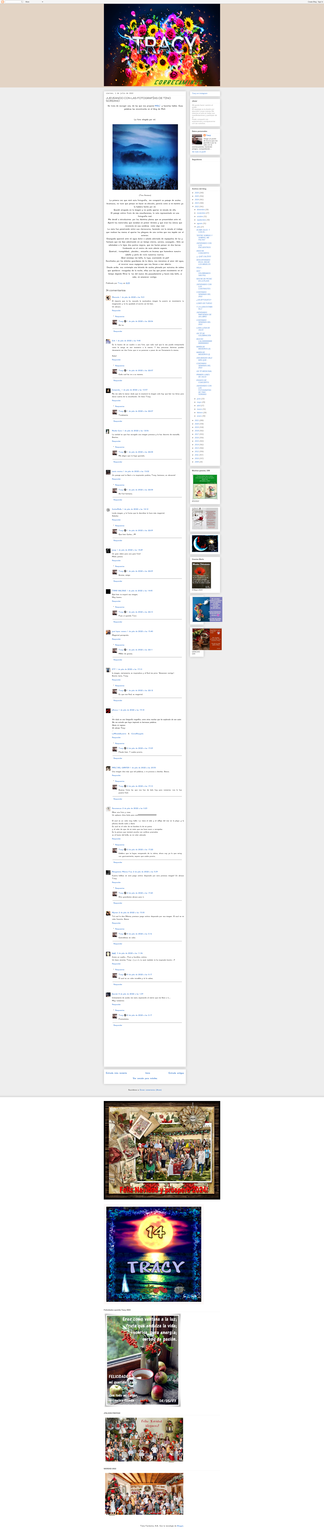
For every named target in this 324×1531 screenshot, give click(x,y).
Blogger (180, 1526)
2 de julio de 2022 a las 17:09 (140, 748)
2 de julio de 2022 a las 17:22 (140, 849)
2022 (197, 206)
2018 (197, 431)
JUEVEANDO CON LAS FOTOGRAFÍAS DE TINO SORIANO (203, 390)
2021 (197, 420)
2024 (197, 200)
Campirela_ (116, 390)
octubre (200, 216)
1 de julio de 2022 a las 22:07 (140, 370)
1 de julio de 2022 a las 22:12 (140, 690)
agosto (200, 223)
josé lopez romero (119, 631)
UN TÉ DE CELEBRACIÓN (203, 334)
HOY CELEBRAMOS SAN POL (203, 273)
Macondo (115, 297)
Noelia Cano (117, 430)
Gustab (115, 994)
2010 (197, 458)
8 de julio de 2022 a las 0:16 (139, 934)
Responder (116, 310)
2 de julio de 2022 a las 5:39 (145, 872)
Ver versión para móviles (145, 1078)
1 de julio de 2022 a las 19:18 (131, 710)
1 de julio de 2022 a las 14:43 (140, 590)
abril (199, 406)
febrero (200, 412)
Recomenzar (117, 808)
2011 (197, 455)
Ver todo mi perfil (199, 152)
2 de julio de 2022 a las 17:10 (140, 786)
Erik (113, 340)
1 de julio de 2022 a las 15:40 (140, 631)
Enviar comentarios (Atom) (150, 1090)
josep (114, 550)
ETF (114, 669)
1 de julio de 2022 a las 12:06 (136, 430)
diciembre (201, 210)
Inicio (147, 1073)
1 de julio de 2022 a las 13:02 (136, 471)
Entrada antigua (176, 1073)
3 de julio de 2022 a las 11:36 (130, 953)
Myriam (115, 912)
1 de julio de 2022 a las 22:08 (140, 452)
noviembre (201, 213)
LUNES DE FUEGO (204, 303)
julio (199, 227)
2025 (197, 196)
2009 (197, 462)
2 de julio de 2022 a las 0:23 (134, 808)
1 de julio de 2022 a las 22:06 (140, 321)
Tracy (121, 321)
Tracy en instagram (199, 93)
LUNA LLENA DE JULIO (203, 329)
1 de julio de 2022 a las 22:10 (140, 612)
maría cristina (117, 471)
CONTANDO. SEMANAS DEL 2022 (203, 294)
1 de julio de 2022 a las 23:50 (143, 767)
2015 (197, 441)
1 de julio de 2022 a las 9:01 (132, 297)
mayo (199, 402)
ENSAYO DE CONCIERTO (202, 381)
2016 (197, 438)
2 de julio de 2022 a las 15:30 (132, 912)
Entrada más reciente (116, 1073)
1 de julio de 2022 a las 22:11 (140, 650)
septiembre (201, 220)
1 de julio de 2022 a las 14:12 (135, 509)
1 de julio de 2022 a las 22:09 (140, 530)
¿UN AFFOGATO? (203, 300)
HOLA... (199, 268)
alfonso (115, 710)
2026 (197, 193)
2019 (197, 427)
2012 (197, 451)
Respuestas (119, 316)
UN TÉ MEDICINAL (204, 371)
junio (199, 399)
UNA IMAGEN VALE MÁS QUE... (204, 359)
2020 (197, 424)
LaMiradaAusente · (120, 733)
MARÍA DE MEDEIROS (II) (203, 348)
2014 (197, 445)
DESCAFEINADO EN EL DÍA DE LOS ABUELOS (203, 262)
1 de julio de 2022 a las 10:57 (134, 390)
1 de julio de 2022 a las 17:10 (129, 669)
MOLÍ (157, 105)
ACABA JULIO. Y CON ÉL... (203, 231)
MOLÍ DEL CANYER (120, 767)
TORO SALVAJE (119, 590)
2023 (197, 203)
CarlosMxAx (117, 509)
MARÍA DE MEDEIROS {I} (203, 353)
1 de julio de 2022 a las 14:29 (130, 550)
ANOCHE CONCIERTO (202, 252)
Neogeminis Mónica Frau (122, 872)
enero (199, 416)
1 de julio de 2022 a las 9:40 (128, 340)
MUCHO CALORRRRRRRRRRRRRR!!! (204, 341)
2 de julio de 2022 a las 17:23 (140, 893)
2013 (197, 448)
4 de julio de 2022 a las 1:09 (130, 994)
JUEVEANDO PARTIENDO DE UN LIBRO (203, 314)
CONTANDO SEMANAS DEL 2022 (203, 322)
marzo (199, 409)
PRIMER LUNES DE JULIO (203, 376)
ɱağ (114, 953)
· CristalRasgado (136, 733)
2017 (197, 434)
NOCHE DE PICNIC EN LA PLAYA (204, 280)
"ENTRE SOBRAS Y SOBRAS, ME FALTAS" (204, 237)
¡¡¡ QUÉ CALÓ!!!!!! (203, 256)
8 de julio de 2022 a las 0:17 (139, 974)
